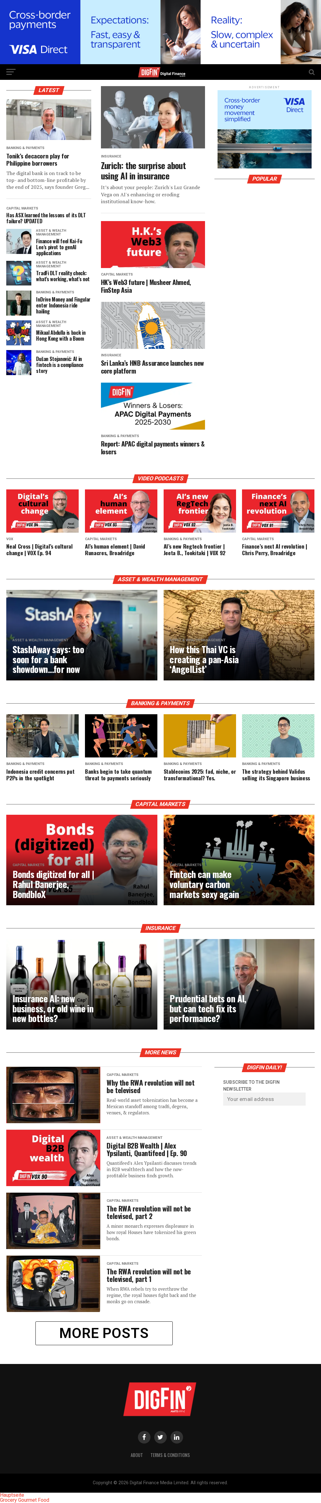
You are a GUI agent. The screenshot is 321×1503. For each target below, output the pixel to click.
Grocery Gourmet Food (24, 1500)
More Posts (104, 1333)
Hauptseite (12, 1495)
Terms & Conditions (170, 1455)
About (137, 1455)
